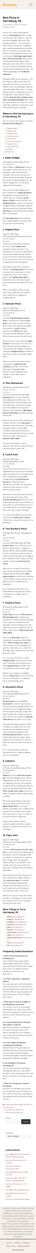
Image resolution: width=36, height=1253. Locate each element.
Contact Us (17, 1243)
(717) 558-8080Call (8, 770)
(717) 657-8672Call (8, 609)
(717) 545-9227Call (8, 390)
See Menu (6, 241)
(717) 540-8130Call (8, 696)
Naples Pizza (11, 131)
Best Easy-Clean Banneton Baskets (18, 1199)
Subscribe (26, 1243)
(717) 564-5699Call (9, 538)
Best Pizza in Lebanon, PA (14, 1110)
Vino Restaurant (13, 136)
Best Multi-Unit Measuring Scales (17, 1190)
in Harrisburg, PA (16, 917)
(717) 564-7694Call (9, 239)
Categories (9, 1133)
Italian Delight (12, 128)
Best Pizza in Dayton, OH (14, 1112)
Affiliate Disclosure (23, 1246)
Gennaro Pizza (12, 133)
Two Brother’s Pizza (14, 141)
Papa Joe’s (10, 152)
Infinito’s (10, 149)
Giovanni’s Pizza (13, 146)
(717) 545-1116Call (8, 164)
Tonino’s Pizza (12, 144)
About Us (9, 1243)
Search (8, 1118)
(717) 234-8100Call (8, 464)
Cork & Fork (11, 139)
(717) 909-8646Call (9, 844)
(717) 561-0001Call (8, 313)
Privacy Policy (11, 1246)
